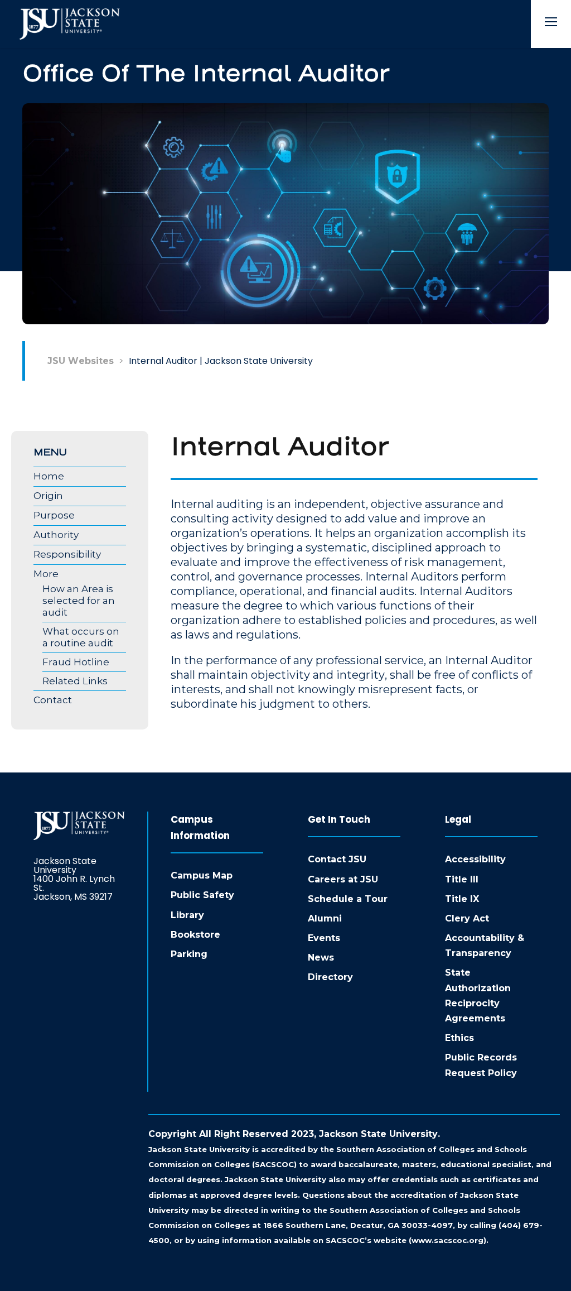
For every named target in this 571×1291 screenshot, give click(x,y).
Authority (56, 534)
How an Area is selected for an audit (78, 600)
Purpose (54, 515)
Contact (52, 700)
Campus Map (202, 875)
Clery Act (467, 918)
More (46, 573)
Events (324, 938)
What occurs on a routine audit (80, 637)
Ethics (459, 1038)
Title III (461, 879)
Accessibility (475, 859)
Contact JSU (337, 859)
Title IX (462, 899)
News (321, 957)
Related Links (75, 681)
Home (48, 476)
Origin (48, 495)
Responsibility (67, 554)
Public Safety (202, 895)
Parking (189, 954)
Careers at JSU (343, 879)
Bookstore (195, 934)
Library (187, 915)
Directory (330, 977)
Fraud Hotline (75, 662)
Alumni (325, 918)
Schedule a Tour (348, 899)
